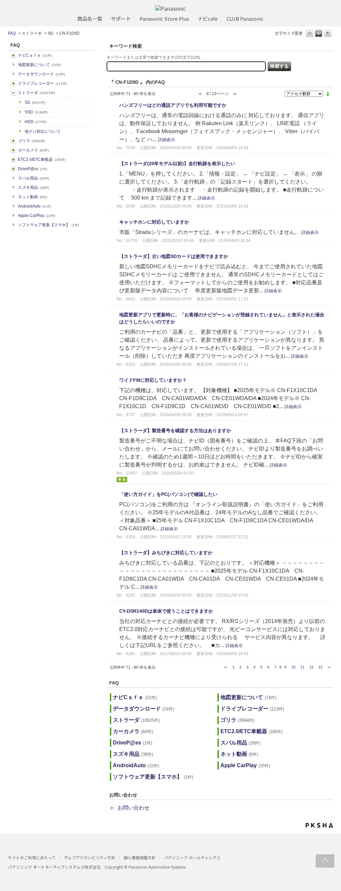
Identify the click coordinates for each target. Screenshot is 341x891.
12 (311, 667)
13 (320, 667)
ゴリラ (31, 140)
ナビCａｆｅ (35, 55)
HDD (36, 121)
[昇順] (327, 92)
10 (293, 667)
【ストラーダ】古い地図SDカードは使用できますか (173, 256)
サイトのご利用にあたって (32, 857)
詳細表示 (166, 139)
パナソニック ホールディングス (192, 857)
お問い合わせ (134, 808)
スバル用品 (33, 178)
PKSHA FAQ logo (319, 825)
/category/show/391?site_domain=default (13, 93)
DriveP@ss (32, 169)
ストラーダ (32, 33)
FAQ (12, 33)
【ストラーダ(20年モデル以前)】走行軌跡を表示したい (177, 163)
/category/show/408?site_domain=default (13, 55)
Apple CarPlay (36, 215)
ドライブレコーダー (42, 83)
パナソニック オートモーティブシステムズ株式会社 (54, 867)
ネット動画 (32, 197)
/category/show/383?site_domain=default (13, 141)
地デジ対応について (43, 131)
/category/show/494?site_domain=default (13, 150)
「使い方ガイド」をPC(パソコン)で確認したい (168, 494)
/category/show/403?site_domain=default (13, 169)
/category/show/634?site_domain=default (13, 83)
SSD (36, 112)
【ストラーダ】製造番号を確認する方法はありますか (175, 430)
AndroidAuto (34, 206)
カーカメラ (33, 150)
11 (302, 667)
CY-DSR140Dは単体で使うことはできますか (166, 611)
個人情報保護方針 (140, 857)
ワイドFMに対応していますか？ (153, 380)
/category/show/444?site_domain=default (13, 160)
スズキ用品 (33, 187)
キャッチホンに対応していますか (154, 222)
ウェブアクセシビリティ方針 (89, 857)
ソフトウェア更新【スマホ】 (48, 225)
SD (50, 33)
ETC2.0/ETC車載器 (42, 159)
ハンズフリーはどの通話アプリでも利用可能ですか (172, 105)
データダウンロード (41, 74)
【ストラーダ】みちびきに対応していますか (165, 552)
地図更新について (39, 64)
